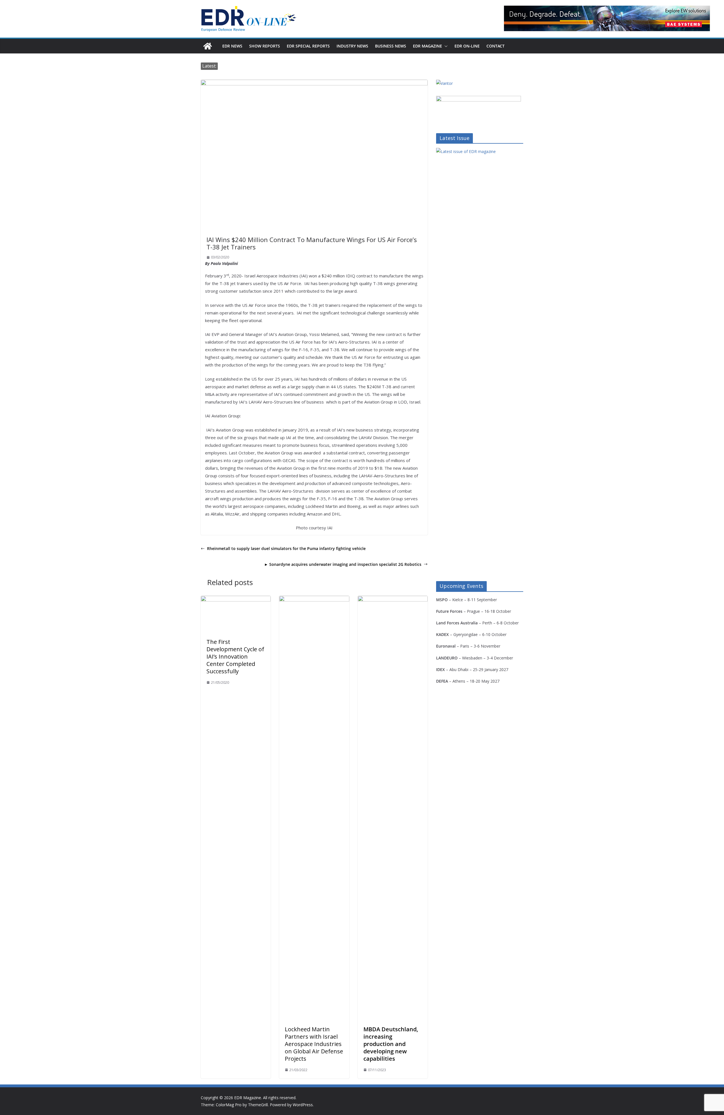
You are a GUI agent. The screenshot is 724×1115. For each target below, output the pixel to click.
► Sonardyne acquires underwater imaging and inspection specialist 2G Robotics (342, 564)
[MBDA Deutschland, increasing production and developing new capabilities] (393, 600)
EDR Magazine (427, 46)
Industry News (352, 46)
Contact (495, 46)
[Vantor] (444, 83)
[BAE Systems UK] (607, 18)
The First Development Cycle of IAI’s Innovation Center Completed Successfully (235, 656)
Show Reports (264, 46)
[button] (445, 46)
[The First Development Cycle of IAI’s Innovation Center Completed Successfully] (236, 600)
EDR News (232, 46)
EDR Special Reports (308, 46)
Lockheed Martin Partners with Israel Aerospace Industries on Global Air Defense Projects (314, 1043)
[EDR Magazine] (207, 46)
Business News (390, 46)
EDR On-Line (467, 46)
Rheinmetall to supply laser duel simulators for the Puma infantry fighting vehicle (286, 548)
